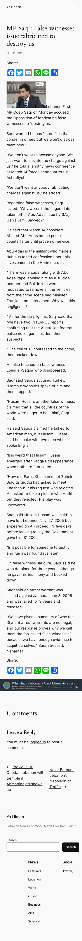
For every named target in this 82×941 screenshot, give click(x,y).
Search (12, 840)
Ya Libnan (14, 7)
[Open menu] (72, 7)
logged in (38, 742)
